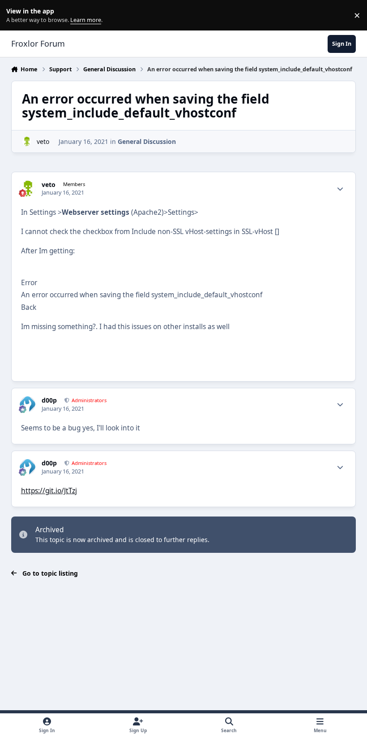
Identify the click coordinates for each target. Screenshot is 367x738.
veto (43, 141)
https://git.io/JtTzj (49, 490)
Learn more (17, 15)
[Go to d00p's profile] (27, 404)
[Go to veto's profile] (26, 141)
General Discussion (147, 141)
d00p (49, 400)
